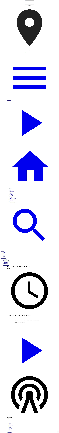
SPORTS (9, 201)
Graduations (11, 197)
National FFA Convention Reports (13, 198)
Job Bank (11, 193)
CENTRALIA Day (11, 196)
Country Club (11, 192)
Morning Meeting (11, 200)
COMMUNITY (10, 190)
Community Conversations (12, 199)
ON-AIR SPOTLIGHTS (11, 195)
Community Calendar (12, 191)
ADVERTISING (10, 188)
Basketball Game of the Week (13, 202)
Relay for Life (11, 194)
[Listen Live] (29, 350)
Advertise (11, 189)
